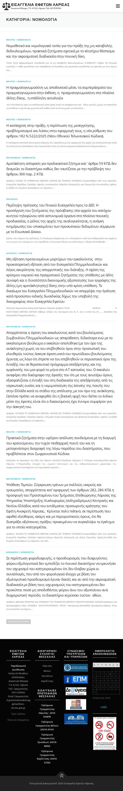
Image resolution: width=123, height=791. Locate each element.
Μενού (118, 5)
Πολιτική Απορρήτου (18, 719)
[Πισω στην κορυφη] (61, 776)
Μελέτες (10, 40)
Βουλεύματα (13, 157)
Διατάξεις (11, 253)
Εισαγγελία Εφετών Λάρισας (40, 5)
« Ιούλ (103, 706)
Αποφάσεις (12, 552)
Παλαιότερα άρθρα (18, 621)
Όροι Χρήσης (18, 713)
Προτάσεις (12, 199)
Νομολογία (24, 40)
